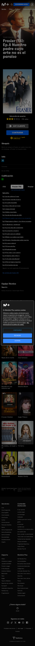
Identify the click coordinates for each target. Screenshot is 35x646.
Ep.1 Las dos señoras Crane (11, 196)
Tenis (3, 576)
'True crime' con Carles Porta (25, 536)
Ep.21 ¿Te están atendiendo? (11, 259)
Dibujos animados (22, 541)
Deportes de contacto (7, 583)
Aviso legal (20, 628)
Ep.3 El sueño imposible (10, 202)
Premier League (6, 566)
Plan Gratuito (21, 583)
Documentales (5, 537)
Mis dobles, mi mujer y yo (9, 447)
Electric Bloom (23, 386)
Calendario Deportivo (7, 588)
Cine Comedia (5, 515)
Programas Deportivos (23, 544)
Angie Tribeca (22, 417)
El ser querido (21, 509)
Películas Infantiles (6, 525)
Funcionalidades (22, 561)
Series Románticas (6, 532)
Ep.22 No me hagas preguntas (12, 262)
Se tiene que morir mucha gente (24, 521)
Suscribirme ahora (21, 4)
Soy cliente (19, 126)
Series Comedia (6, 534)
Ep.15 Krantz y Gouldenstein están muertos (16, 240)
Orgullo (3, 542)
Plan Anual (20, 585)
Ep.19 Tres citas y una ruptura (11, 252)
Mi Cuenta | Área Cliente (24, 563)
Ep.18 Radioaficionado (9, 249)
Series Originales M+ (7, 529)
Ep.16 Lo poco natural (9, 243)
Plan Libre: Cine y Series (24, 578)
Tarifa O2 (20, 590)
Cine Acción (5, 517)
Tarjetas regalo (21, 593)
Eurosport (4, 585)
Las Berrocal (21, 527)
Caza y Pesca (21, 546)
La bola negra (21, 512)
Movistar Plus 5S (22, 549)
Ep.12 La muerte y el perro (11, 230)
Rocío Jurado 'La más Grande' (25, 534)
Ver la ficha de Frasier (18, 190)
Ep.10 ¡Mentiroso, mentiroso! (11, 224)
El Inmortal (20, 524)
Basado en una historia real (7, 387)
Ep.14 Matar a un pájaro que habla (13, 237)
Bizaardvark (6, 476)
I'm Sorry (21, 446)
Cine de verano (6, 522)
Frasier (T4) (16, 187)
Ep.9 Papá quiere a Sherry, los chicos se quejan (17, 221)
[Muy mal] (8, 119)
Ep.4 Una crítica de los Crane (11, 206)
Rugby (3, 578)
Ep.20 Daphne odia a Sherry (11, 255)
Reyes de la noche (8, 358)
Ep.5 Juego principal (9, 209)
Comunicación (21, 595)
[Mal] (10, 119)
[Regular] (12, 119)
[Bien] (15, 119)
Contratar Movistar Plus (24, 571)
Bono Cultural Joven (23, 588)
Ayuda (17, 611)
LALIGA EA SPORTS (6, 563)
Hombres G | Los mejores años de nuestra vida (25, 530)
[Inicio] (5, 4)
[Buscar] (11, 4)
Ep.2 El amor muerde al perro (12, 199)
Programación (5, 593)
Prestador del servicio (9, 628)
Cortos (3, 520)
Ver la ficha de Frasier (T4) (11, 273)
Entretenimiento (6, 539)
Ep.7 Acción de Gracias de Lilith (12, 215)
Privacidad (28, 628)
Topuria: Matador (6, 581)
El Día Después (5, 568)
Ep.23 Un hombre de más (10, 265)
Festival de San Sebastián (24, 539)
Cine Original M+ (6, 510)
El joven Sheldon (7, 417)
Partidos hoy (5, 590)
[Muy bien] (17, 119)
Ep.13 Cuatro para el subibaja (11, 234)
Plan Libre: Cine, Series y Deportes (24, 575)
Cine (10, 9)
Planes (19, 581)
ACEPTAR (17, 341)
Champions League (7, 561)
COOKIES (17, 631)
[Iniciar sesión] (32, 4)
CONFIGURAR (17, 330)
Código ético (21, 568)
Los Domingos (21, 514)
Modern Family (23, 476)
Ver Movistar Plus (22, 558)
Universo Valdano (6, 571)
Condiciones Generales (24, 566)
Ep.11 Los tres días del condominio (13, 227)
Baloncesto (4, 573)
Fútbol (17, 9)
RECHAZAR (17, 335)
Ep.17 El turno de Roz (9, 246)
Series (4, 9)
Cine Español (5, 512)
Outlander (20, 517)
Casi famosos (22, 358)
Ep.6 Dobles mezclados (10, 212)
